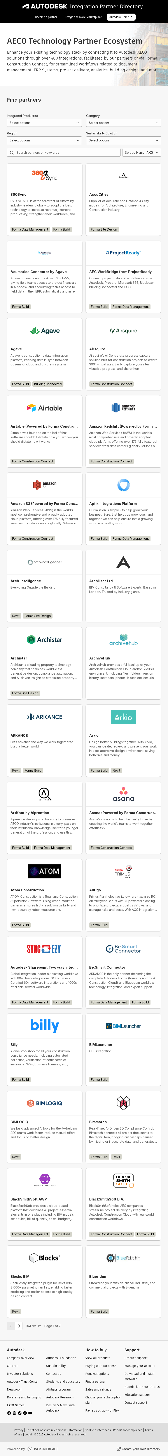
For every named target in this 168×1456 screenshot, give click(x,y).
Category (93, 116)
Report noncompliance (127, 1430)
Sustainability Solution (101, 133)
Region (12, 133)
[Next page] (19, 1326)
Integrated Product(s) (22, 116)
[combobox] (44, 123)
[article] (44, 200)
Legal (28, 1434)
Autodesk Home (119, 17)
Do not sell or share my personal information (54, 1430)
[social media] (19, 1413)
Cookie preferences (98, 1430)
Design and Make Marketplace (83, 17)
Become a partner (46, 17)
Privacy (18, 1430)
